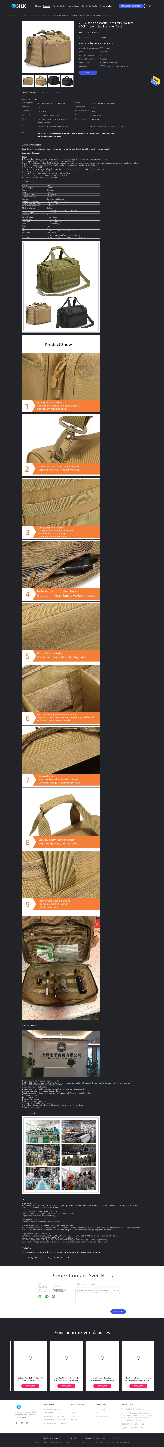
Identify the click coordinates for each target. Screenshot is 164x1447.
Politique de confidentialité (95, 1438)
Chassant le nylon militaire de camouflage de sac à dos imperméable (46, 1258)
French (149, 6)
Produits (46, 6)
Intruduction (75, 1419)
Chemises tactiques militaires (55, 1420)
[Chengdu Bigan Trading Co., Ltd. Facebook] (16, 1423)
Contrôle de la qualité (51, 1438)
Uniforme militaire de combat (55, 1423)
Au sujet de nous (59, 6)
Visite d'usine (74, 6)
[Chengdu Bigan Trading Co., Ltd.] (41, 1297)
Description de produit (51, 92)
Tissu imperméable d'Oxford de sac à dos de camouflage (42, 1252)
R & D (98, 1412)
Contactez (88, 72)
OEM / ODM (100, 1409)
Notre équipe (76, 1416)
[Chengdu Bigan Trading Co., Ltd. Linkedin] (27, 1423)
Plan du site (72, 1438)
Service (73, 1412)
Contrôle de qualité (89, 6)
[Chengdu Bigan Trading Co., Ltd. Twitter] (21, 1423)
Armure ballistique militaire (54, 1416)
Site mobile (117, 1438)
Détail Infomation (29, 92)
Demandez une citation (131, 6)
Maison (38, 6)
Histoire (74, 1409)
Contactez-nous (106, 6)
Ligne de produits (102, 1416)
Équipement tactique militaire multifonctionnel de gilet (82, 1252)
